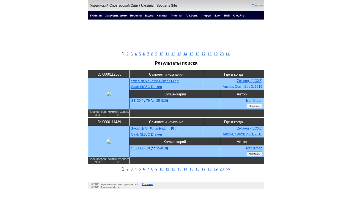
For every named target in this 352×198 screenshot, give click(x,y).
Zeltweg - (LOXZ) (249, 81)
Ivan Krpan (254, 101)
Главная (96, 15)
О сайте (238, 15)
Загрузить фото (116, 15)
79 (148, 101)
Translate (257, 5)
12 (173, 54)
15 (191, 54)
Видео (149, 15)
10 (161, 54)
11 (167, 54)
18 (209, 54)
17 (203, 54)
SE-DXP (137, 101)
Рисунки (176, 15)
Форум (206, 15)
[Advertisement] (176, 36)
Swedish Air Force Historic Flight (155, 81)
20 (222, 54)
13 (179, 54)
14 (185, 54)
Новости (136, 15)
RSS (227, 15)
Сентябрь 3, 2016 (248, 87)
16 (197, 54)
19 (216, 54)
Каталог (162, 15)
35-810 (161, 101)
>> (228, 54)
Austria (228, 87)
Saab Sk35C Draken (146, 87)
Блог (218, 15)
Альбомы (192, 15)
